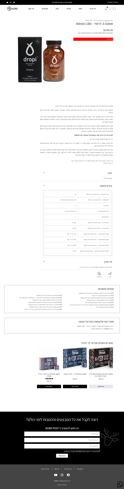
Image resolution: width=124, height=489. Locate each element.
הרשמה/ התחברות (112, 2)
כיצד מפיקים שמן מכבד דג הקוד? (101, 296)
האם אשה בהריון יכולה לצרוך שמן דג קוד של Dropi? (44, 307)
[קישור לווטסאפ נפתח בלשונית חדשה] (120, 484)
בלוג (57, 8)
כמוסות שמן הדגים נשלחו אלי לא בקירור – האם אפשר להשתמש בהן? (39, 298)
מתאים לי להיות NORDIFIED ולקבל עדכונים (81, 451)
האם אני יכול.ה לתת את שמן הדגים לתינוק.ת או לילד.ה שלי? (41, 309)
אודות (69, 8)
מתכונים (45, 8)
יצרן (110, 173)
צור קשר (31, 8)
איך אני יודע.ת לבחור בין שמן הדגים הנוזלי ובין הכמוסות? (94, 293)
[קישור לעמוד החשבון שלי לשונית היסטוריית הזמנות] (114, 8)
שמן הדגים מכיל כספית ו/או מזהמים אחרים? (98, 303)
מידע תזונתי (106, 186)
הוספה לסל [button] (75, 386)
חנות (80, 8)
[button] (109, 8)
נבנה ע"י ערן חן (62, 485)
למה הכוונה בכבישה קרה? (103, 307)
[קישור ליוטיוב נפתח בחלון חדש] (7, 2)
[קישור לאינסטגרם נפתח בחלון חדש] (10, 2)
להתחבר (106, 329)
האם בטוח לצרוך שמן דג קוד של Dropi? (47, 295)
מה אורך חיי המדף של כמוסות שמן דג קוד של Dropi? (43, 305)
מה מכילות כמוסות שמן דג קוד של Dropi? (99, 300)
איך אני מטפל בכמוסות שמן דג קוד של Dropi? (46, 300)
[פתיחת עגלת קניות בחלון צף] (105, 9)
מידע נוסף (101, 386)
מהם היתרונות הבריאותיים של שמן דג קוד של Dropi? (95, 298)
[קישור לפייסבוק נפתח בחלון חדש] (14, 2)
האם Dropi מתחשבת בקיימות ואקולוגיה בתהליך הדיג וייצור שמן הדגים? (90, 305)
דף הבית (93, 8)
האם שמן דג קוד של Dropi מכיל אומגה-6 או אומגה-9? (43, 302)
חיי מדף (108, 262)
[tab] (88, 293)
